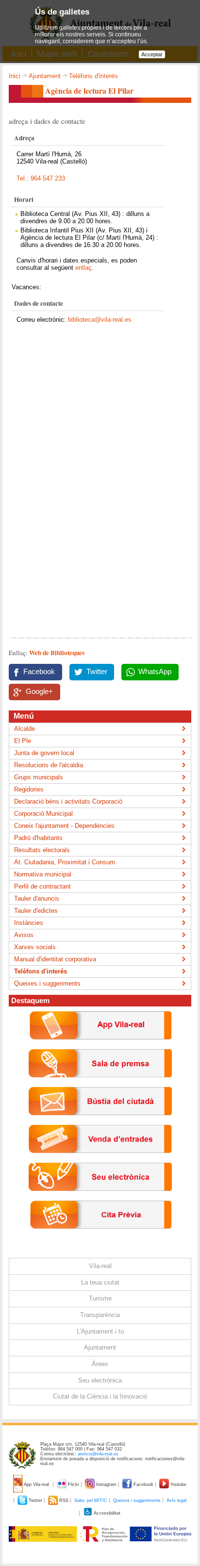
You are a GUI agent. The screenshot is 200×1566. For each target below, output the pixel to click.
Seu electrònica (100, 1380)
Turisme (100, 1298)
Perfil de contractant (42, 886)
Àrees (100, 1364)
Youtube (177, 1484)
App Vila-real (36, 1484)
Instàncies (28, 922)
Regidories (29, 789)
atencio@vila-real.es (98, 1453)
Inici (14, 76)
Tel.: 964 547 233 (41, 178)
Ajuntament (45, 76)
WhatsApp (154, 672)
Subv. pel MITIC (90, 1500)
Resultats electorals (42, 850)
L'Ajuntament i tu (100, 1331)
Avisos (23, 935)
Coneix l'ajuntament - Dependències (64, 825)
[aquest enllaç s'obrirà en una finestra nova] (100, 1198)
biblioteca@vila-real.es (100, 319)
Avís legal (176, 1500)
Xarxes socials (35, 947)
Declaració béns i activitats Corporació (68, 801)
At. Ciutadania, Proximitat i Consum (64, 862)
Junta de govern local (44, 753)
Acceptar (152, 54)
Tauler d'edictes (36, 910)
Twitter (96, 672)
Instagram (106, 1484)
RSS (64, 1500)
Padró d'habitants (38, 837)
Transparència (100, 1315)
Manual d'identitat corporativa (55, 959)
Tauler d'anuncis (36, 898)
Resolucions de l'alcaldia (48, 765)
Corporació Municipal (43, 813)
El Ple (22, 740)
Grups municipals (38, 777)
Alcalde (24, 728)
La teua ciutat (100, 1282)
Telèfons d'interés (93, 76)
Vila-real (100, 1265)
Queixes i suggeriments (47, 983)
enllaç (83, 267)
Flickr (74, 1484)
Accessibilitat (106, 1513)
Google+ (39, 691)
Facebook (39, 672)
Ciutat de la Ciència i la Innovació (100, 1396)
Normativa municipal (42, 874)
